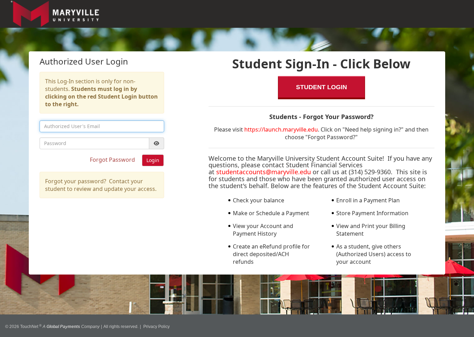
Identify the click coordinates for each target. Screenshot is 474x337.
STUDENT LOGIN (321, 87)
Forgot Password (113, 159)
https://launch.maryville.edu (281, 129)
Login (152, 160)
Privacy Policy (156, 324)
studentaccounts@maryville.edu (263, 172)
